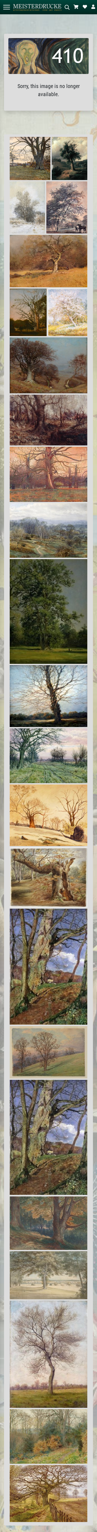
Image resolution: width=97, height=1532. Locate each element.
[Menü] (6, 7)
